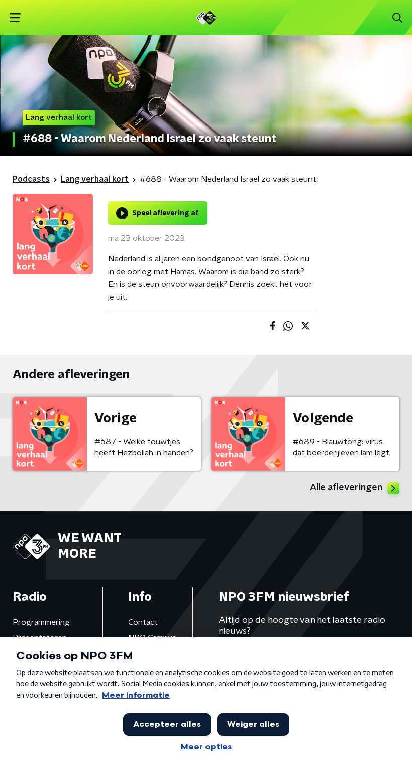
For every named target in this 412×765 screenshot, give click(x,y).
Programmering (41, 622)
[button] (15, 18)
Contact (143, 622)
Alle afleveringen (346, 487)
